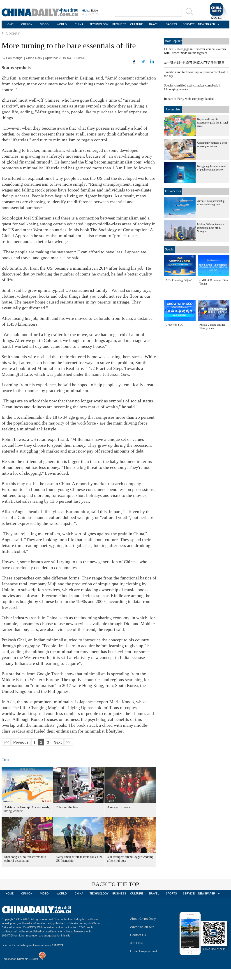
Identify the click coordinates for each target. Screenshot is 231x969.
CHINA (79, 24)
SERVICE (189, 24)
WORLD (62, 24)
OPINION (26, 24)
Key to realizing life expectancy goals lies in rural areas (212, 123)
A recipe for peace (118, 807)
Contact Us (138, 935)
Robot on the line (67, 807)
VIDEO (44, 24)
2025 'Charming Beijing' (179, 280)
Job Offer (136, 943)
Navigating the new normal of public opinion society (211, 168)
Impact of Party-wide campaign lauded (189, 98)
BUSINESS (119, 24)
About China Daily (143, 918)
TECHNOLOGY (99, 24)
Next (58, 742)
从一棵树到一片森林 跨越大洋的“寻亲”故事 (194, 62)
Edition (90, 10)
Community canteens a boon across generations (212, 144)
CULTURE (136, 24)
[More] (134, 63)
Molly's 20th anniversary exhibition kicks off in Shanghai (210, 228)
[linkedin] (143, 63)
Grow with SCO (174, 324)
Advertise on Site (142, 927)
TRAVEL (154, 24)
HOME (9, 24)
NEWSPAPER (206, 24)
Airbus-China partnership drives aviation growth (210, 202)
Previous (21, 742)
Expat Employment (143, 951)
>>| (68, 742)
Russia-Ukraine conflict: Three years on (212, 326)
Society (13, 32)
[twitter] (152, 62)
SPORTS (171, 24)
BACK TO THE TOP (115, 884)
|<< (6, 742)
